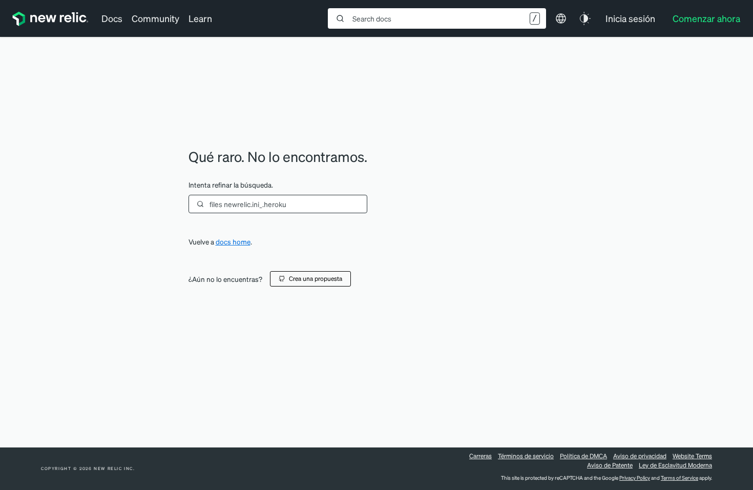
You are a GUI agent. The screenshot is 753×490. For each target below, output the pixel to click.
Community (155, 18)
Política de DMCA (583, 456)
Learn (200, 18)
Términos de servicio (526, 456)
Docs (111, 18)
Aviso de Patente (610, 465)
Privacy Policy (634, 478)
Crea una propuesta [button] (315, 278)
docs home (233, 241)
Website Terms (692, 456)
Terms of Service (679, 478)
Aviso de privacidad (639, 456)
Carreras (480, 456)
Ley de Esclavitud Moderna (675, 465)
